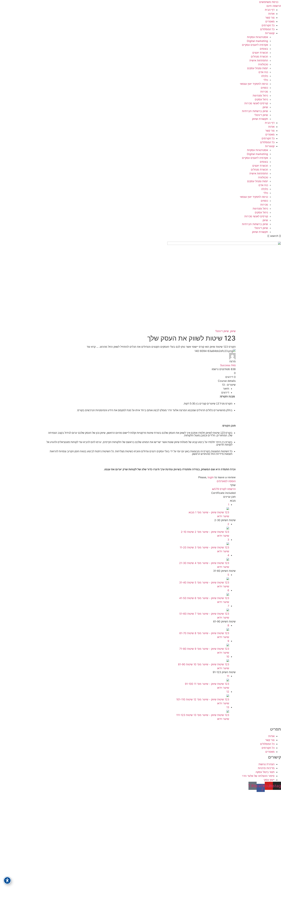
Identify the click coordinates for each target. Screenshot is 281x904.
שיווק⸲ (232, 331)
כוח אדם (263, 72)
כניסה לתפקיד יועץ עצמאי (254, 83)
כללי (265, 80)
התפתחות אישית (258, 60)
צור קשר (269, 17)
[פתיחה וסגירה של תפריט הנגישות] (7, 880)
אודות (271, 13)
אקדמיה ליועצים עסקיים (255, 44)
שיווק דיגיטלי (261, 115)
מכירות (264, 91)
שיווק (265, 107)
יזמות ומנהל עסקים (257, 68)
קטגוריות (269, 33)
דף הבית (269, 9)
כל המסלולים (267, 29)
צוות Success (228, 365)
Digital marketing (257, 41)
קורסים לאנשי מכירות (256, 103)
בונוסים (264, 48)
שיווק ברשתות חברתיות (255, 111)
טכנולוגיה (263, 64)
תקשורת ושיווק (260, 118)
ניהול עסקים (261, 99)
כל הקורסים (268, 25)
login (211, 477)
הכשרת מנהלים (259, 56)
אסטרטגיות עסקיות (257, 37)
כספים (264, 87)
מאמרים (269, 21)
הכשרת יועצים (260, 52)
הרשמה (260, 898)
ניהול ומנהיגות (260, 95)
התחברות (250, 898)
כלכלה (264, 76)
